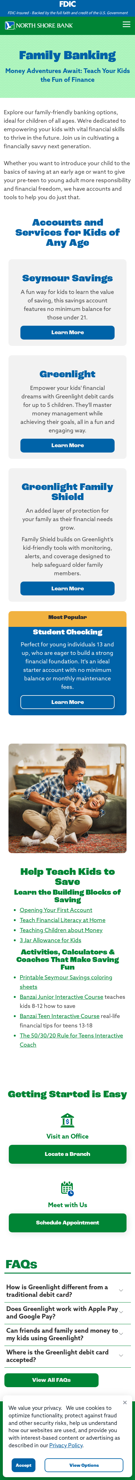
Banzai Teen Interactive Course (60, 1017)
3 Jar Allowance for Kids (50, 941)
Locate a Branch (67, 1154)
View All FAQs (51, 1380)
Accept (23, 1465)
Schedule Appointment (67, 1223)
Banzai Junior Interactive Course (61, 997)
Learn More (67, 333)
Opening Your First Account (56, 911)
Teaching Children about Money (61, 931)
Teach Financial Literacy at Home (62, 921)
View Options (84, 1465)
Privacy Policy (65, 1446)
